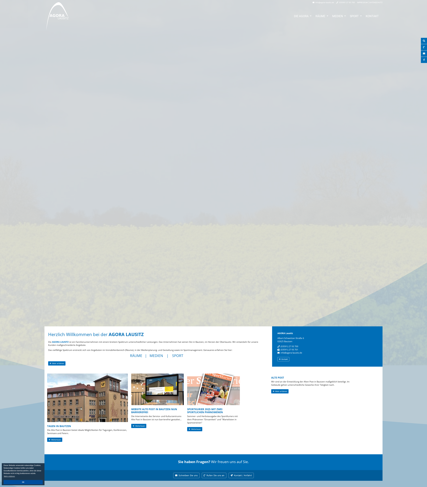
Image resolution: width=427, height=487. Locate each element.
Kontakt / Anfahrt (242, 475)
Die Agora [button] (301, 16)
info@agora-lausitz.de (324, 2)
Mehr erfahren (9, 476)
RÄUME (136, 355)
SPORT (177, 355)
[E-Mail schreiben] (424, 54)
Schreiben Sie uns (188, 475)
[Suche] (424, 41)
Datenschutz (376, 2)
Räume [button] (320, 16)
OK (23, 482)
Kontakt (372, 16)
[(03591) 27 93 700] (424, 47)
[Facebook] (424, 60)
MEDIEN (156, 355)
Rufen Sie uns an (215, 475)
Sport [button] (354, 16)
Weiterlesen (56, 440)
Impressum (362, 2)
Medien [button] (338, 16)
